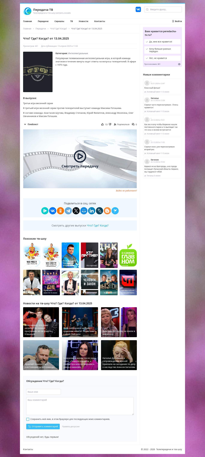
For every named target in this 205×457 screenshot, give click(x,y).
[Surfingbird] (115, 210)
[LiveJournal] (99, 210)
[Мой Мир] (83, 210)
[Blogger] (107, 210)
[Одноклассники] (60, 210)
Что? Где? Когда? (58, 28)
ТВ (71, 21)
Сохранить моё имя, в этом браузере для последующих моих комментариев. (70, 419)
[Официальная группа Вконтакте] (138, 11)
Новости (83, 21)
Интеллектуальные (78, 53)
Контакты (99, 21)
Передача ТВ (43, 10)
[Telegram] (68, 210)
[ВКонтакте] (52, 210)
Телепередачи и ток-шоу (169, 449)
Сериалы (59, 21)
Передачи (43, 21)
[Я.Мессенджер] (44, 210)
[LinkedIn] (91, 210)
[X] (76, 210)
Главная (27, 21)
